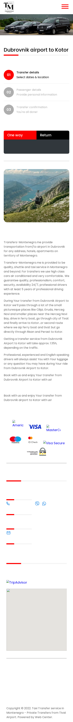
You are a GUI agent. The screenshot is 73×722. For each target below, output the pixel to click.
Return (45, 135)
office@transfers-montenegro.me (34, 532)
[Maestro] (15, 440)
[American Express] (18, 426)
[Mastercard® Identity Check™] (33, 440)
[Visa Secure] (54, 443)
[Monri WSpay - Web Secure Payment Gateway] (36, 452)
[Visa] (35, 427)
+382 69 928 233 (22, 503)
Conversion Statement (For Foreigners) (14, 681)
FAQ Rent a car (14, 665)
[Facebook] (9, 700)
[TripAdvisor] (46, 700)
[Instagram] (34, 700)
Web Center (43, 717)
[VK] (21, 700)
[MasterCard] (53, 429)
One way (15, 135)
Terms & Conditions (34, 665)
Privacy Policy (53, 665)
